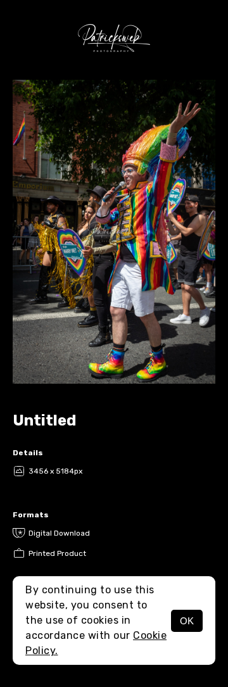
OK (187, 620)
